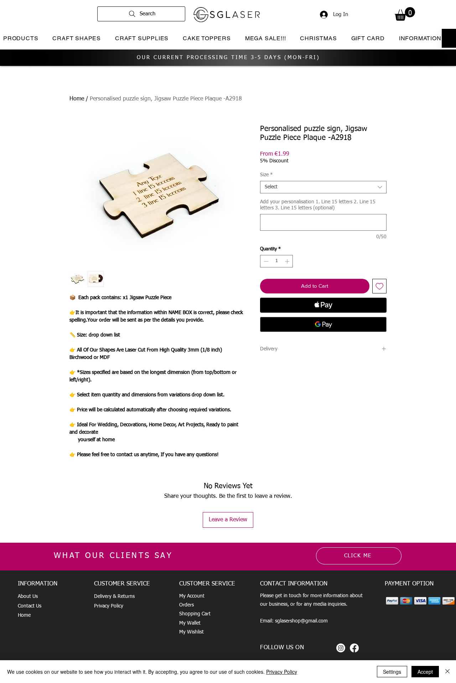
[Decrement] (265, 261)
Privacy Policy (108, 606)
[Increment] (288, 261)
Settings (392, 671)
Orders (186, 605)
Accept (425, 671)
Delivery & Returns (114, 596)
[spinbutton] (277, 261)
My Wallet (190, 623)
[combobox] (323, 187)
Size (266, 174)
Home (76, 99)
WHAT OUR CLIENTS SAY (113, 556)
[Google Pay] (323, 324)
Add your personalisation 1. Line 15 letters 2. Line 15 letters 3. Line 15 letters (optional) (317, 204)
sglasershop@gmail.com (301, 621)
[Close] (447, 671)
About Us (28, 596)
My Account (191, 596)
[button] (405, 14)
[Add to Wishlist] (379, 286)
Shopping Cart (195, 613)
